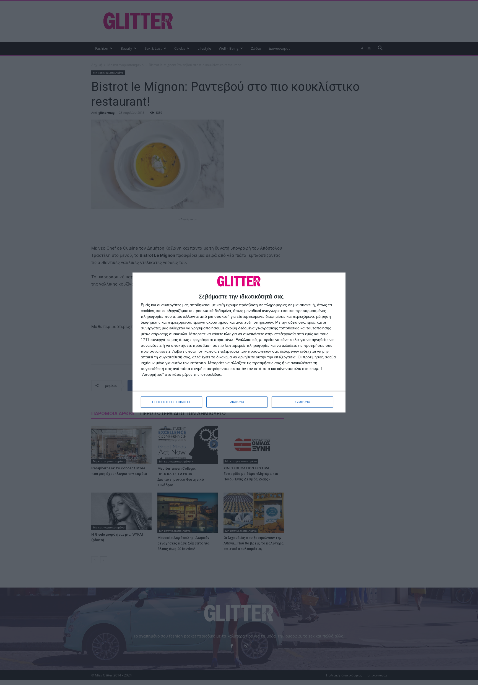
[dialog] (239, 342)
